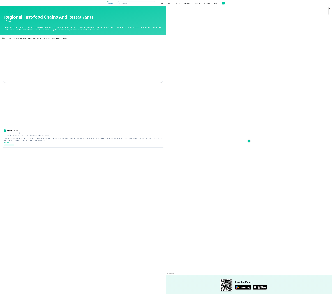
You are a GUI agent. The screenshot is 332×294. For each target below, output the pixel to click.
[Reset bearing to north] (330, 13)
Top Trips (177, 3)
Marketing (197, 3)
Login (216, 3)
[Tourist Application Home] (110, 3)
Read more (6, 142)
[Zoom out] (330, 11)
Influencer (207, 3)
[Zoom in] (330, 8)
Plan (169, 3)
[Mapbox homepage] (170, 274)
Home (162, 3)
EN (223, 3)
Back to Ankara (12, 12)
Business (187, 3)
